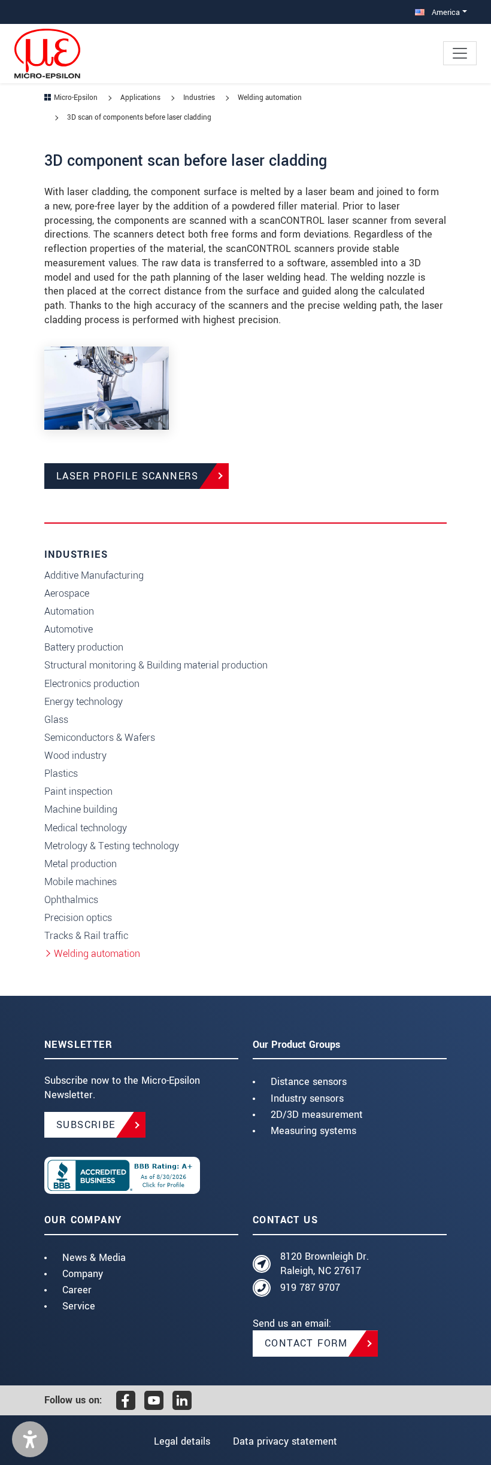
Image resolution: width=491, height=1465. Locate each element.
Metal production (80, 864)
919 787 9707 (310, 1287)
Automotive (68, 629)
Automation (69, 611)
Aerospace (66, 593)
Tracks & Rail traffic (86, 936)
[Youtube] (153, 1400)
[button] (30, 1439)
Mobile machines (80, 882)
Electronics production (92, 684)
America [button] (444, 12)
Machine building (80, 809)
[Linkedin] (182, 1400)
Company (82, 1274)
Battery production (83, 647)
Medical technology (85, 828)
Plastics (61, 773)
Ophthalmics (71, 900)
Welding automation (97, 954)
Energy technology (83, 702)
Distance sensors (309, 1081)
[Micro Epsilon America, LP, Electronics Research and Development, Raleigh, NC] (141, 1175)
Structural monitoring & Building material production (156, 665)
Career (77, 1290)
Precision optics (78, 918)
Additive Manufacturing (94, 575)
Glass (56, 720)
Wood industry (75, 755)
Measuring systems (313, 1130)
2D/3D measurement (317, 1114)
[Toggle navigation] (460, 53)
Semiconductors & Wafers (99, 737)
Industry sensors (307, 1098)
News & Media (94, 1257)
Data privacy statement (285, 1441)
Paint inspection (78, 791)
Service (78, 1306)
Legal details (182, 1441)
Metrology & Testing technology (111, 846)
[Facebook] (125, 1400)
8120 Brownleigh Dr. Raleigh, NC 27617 (324, 1264)
